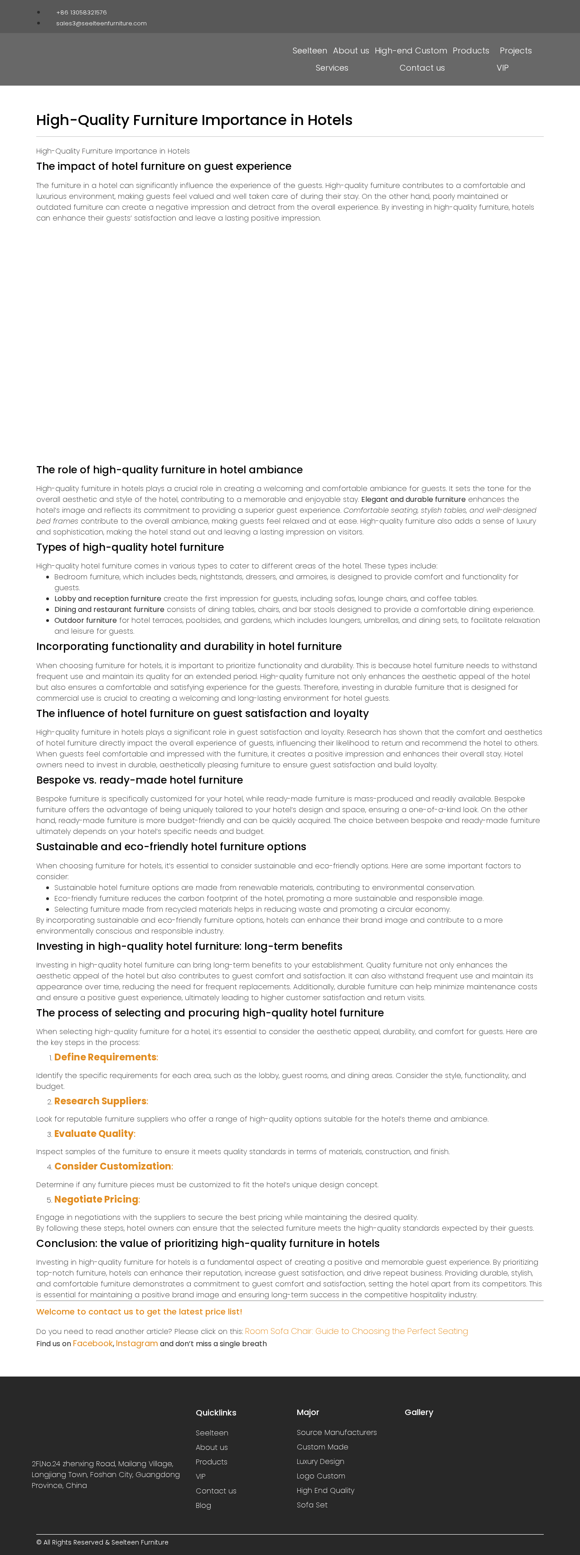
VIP (503, 67)
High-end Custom (411, 50)
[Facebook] (482, 10)
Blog (203, 1505)
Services (332, 67)
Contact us (422, 67)
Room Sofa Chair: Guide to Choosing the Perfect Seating (356, 1331)
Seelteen (310, 50)
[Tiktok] (510, 10)
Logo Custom (321, 1476)
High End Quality (325, 1490)
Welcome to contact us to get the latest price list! (139, 1311)
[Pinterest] (524, 10)
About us (351, 50)
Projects (516, 50)
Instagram (137, 1343)
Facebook (93, 1343)
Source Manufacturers (337, 1432)
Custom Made (322, 1447)
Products (471, 50)
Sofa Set (312, 1505)
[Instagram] (496, 10)
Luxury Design (320, 1461)
